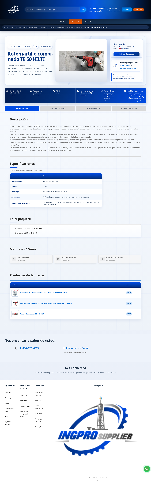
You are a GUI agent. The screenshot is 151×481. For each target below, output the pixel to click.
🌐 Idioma (126, 9)
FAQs (6, 416)
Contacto (87, 22)
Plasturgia (44, 27)
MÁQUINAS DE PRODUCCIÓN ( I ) (29, 27)
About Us (38, 400)
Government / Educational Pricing (24, 413)
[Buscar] (83, 9)
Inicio (62, 22)
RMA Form (38, 414)
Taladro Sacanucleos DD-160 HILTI (32, 314)
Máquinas (79, 27)
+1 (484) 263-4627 (97, 8)
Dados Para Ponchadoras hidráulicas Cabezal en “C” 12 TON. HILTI (43, 293)
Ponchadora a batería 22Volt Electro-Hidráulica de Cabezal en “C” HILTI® (46, 303)
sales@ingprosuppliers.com (97, 11)
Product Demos (25, 406)
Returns (7, 403)
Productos (75, 22)
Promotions (24, 401)
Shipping (8, 398)
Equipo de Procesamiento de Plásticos (61, 27)
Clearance (23, 395)
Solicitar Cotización (126, 54)
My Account (9, 392)
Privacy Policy (39, 427)
